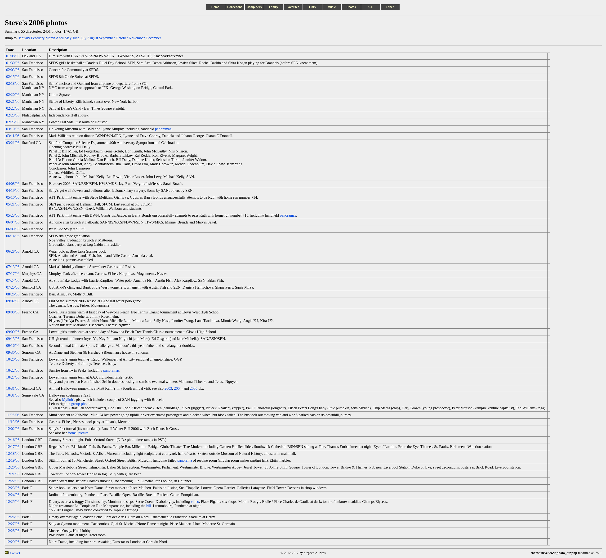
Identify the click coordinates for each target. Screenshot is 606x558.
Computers (254, 7)
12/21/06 (12, 474)
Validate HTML (30, 553)
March (50, 38)
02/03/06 (12, 70)
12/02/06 (12, 429)
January (24, 38)
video (195, 502)
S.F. (370, 7)
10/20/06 (12, 359)
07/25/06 (12, 287)
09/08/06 (12, 312)
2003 (168, 388)
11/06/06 (12, 415)
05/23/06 (12, 215)
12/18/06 (12, 453)
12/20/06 (12, 467)
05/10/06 (12, 197)
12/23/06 (12, 488)
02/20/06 (12, 95)
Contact (15, 553)
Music (332, 7)
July (83, 38)
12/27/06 (12, 524)
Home (215, 7)
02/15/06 (12, 77)
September (107, 38)
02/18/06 (12, 83)
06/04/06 (12, 222)
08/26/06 (12, 294)
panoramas (163, 129)
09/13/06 (12, 339)
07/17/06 (12, 274)
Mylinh (67, 399)
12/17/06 (12, 447)
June (75, 38)
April (60, 38)
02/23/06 (12, 115)
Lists (312, 7)
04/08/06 (12, 184)
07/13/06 (12, 267)
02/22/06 (12, 108)
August (92, 38)
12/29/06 (12, 542)
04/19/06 (12, 190)
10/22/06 (12, 370)
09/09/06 (12, 332)
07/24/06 (12, 280)
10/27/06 (12, 377)
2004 (178, 388)
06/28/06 (12, 251)
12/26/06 (12, 517)
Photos (351, 7)
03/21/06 (12, 143)
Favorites (293, 7)
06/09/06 (12, 229)
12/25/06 (12, 502)
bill (148, 506)
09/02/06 (12, 301)
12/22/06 (12, 481)
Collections (234, 7)
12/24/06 (12, 495)
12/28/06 (12, 531)
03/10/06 (12, 129)
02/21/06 (12, 101)
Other (390, 7)
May (68, 38)
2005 (193, 388)
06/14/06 (12, 236)
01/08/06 (12, 56)
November (137, 38)
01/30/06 (12, 63)
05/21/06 (12, 204)
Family (273, 7)
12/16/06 (12, 440)
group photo (80, 404)
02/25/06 (12, 122)
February (38, 38)
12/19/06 (12, 460)
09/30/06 (12, 352)
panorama (184, 460)
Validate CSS (522, 553)
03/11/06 (12, 136)
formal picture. (78, 433)
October (122, 38)
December (153, 38)
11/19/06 (12, 422)
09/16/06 (12, 346)
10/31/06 (12, 388)
